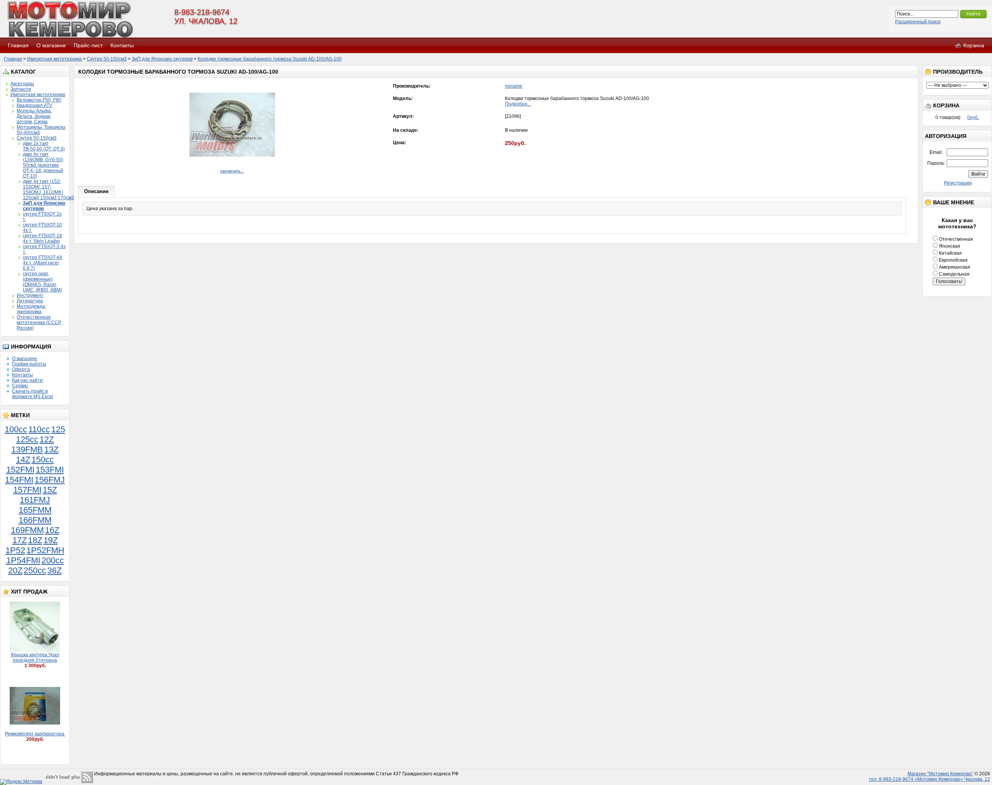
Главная (18, 45)
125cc (27, 439)
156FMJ (49, 480)
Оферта (21, 369)
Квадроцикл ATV (34, 105)
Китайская (950, 253)
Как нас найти (27, 380)
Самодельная (954, 274)
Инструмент (30, 295)
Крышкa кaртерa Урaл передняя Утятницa (35, 657)
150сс (42, 459)
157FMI (27, 490)
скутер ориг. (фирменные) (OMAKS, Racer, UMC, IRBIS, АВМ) (42, 282)
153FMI (50, 469)
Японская (949, 246)
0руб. (973, 117)
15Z (50, 490)
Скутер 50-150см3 (107, 59)
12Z (47, 439)
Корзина (973, 45)
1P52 (15, 550)
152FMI (20, 469)
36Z (54, 570)
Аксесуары (22, 83)
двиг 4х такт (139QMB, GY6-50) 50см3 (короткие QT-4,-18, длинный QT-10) (43, 165)
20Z (15, 570)
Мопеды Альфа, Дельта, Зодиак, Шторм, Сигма (34, 116)
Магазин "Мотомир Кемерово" (940, 773)
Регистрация (958, 183)
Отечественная (955, 239)
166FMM (35, 520)
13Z (51, 449)
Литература (30, 301)
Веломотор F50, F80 (39, 100)
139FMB (27, 449)
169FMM (27, 530)
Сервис (20, 385)
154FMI (19, 480)
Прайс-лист (88, 45)
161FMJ (35, 500)
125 (58, 429)
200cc (52, 560)
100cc (16, 429)
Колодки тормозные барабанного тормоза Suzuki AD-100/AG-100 (270, 59)
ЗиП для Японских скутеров (162, 59)
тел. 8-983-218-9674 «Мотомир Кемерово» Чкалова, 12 (929, 779)
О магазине (51, 45)
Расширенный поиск (917, 21)
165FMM (35, 510)
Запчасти (20, 89)
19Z (50, 540)
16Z (52, 530)
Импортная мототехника (54, 59)
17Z (19, 540)
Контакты (122, 45)
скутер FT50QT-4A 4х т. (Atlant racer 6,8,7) (42, 263)
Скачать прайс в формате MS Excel (32, 393)
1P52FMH (45, 550)
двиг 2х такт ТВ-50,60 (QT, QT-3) (44, 146)
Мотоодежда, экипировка (31, 309)
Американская (954, 267)
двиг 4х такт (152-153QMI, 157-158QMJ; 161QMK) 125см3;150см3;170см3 (48, 189)
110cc (39, 429)
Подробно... (518, 104)
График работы (29, 364)
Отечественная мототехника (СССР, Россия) (39, 322)
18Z (35, 540)
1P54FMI (23, 560)
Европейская (953, 260)
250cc (35, 570)
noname (513, 86)
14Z (23, 459)
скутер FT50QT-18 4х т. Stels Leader (42, 238)
